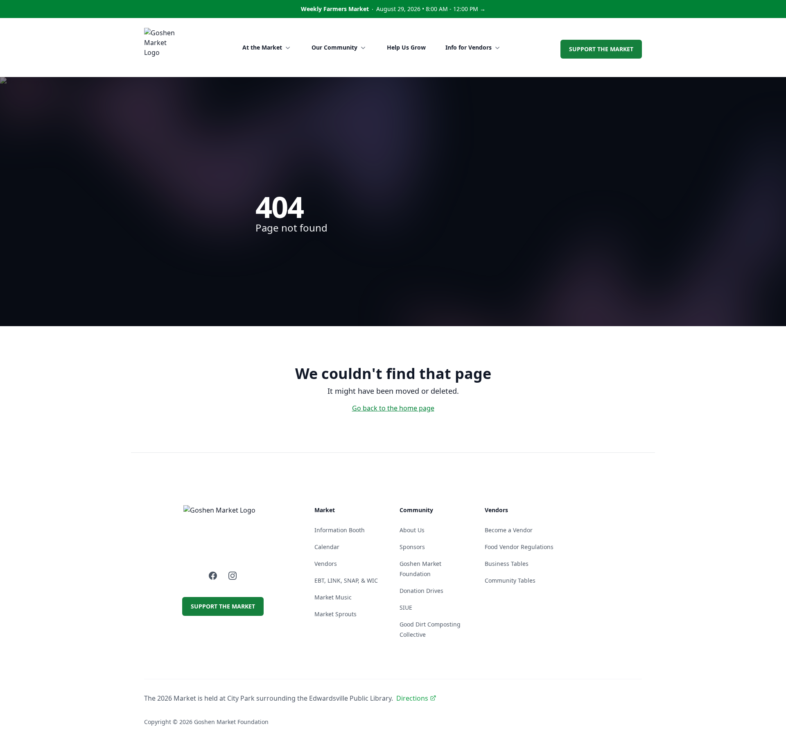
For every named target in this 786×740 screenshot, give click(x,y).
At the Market (262, 47)
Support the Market (601, 49)
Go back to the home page (393, 408)
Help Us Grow (406, 47)
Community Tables (510, 580)
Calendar (326, 547)
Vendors (325, 563)
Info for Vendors (468, 47)
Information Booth (339, 530)
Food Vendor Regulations (519, 547)
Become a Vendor (509, 530)
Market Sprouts (335, 614)
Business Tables (507, 563)
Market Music (333, 597)
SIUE (406, 607)
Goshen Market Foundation (231, 722)
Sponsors (412, 547)
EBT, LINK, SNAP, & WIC (346, 580)
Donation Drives (421, 591)
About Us (412, 530)
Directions (412, 698)
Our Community (334, 47)
